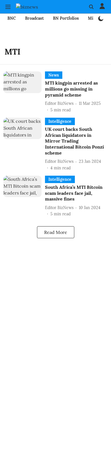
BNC (11, 18)
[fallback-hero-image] (24, 92)
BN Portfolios (66, 18)
